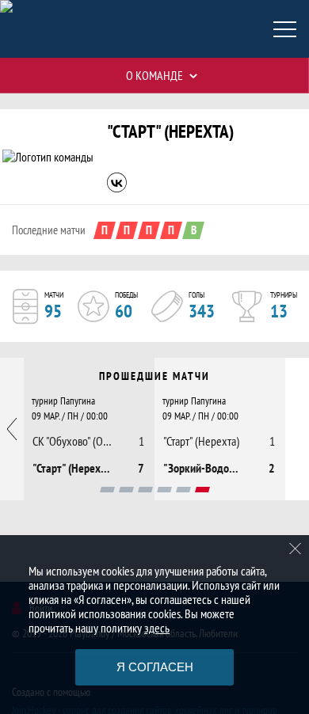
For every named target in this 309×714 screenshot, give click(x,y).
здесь (157, 628)
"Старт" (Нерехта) (170, 131)
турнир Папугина (63, 401)
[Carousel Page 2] (126, 489)
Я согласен (154, 667)
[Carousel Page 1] (107, 489)
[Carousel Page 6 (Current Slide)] (202, 489)
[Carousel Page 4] (164, 489)
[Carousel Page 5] (183, 489)
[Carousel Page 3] (145, 489)
